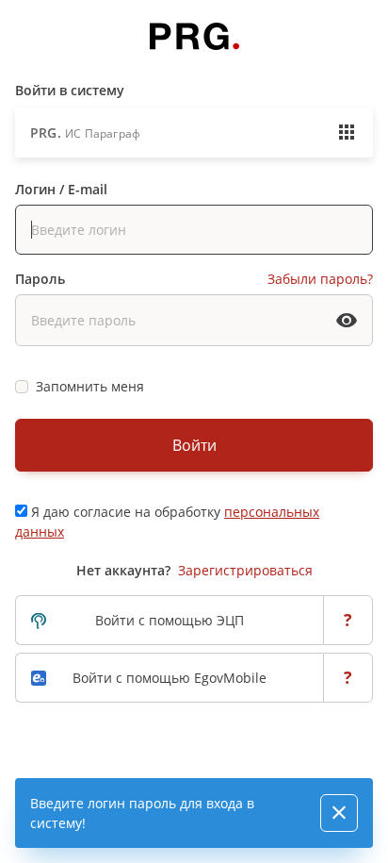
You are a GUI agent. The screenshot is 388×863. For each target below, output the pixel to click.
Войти (194, 445)
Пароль (40, 279)
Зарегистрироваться (245, 570)
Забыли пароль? (320, 279)
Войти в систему (69, 90)
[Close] (339, 813)
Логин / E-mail (61, 189)
